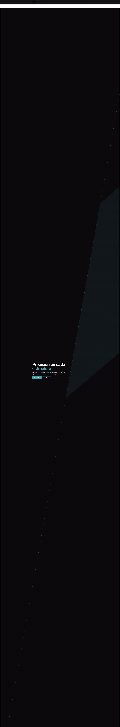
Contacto (85, 1)
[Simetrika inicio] (34, 2)
